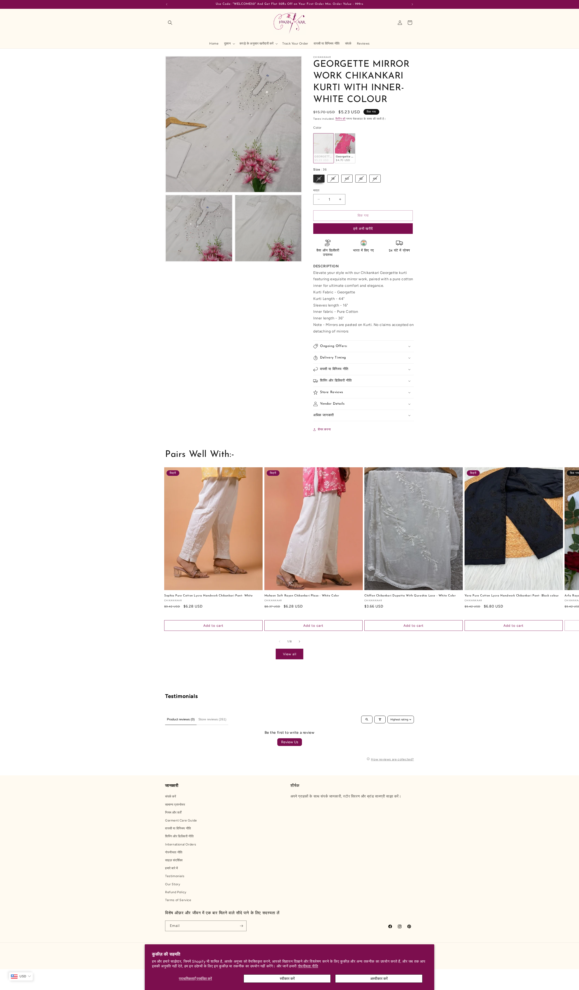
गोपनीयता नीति (308, 966)
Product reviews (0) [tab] (181, 719)
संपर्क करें (170, 796)
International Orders (180, 844)
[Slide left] (280, 641)
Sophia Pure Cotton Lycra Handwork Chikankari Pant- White (208, 595)
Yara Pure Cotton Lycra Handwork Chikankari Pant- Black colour (512, 595)
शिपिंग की (340, 118)
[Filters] (380, 719)
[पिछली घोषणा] (167, 4)
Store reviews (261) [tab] (212, 719)
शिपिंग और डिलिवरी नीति (179, 836)
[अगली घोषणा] (412, 4)
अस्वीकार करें (379, 978)
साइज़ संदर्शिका (174, 860)
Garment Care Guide (181, 820)
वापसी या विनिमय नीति (178, 828)
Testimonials (174, 876)
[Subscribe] (241, 926)
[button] (170, 23)
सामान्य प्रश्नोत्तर (175, 805)
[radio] (323, 148)
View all (289, 654)
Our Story (172, 884)
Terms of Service (178, 900)
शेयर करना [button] (324, 429)
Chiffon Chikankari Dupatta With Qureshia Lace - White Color (410, 595)
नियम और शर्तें (173, 812)
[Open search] (367, 719)
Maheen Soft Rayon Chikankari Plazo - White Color (301, 595)
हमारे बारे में (171, 868)
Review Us (289, 742)
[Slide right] (299, 641)
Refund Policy (175, 892)
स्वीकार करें (287, 978)
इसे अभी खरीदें (363, 229)
